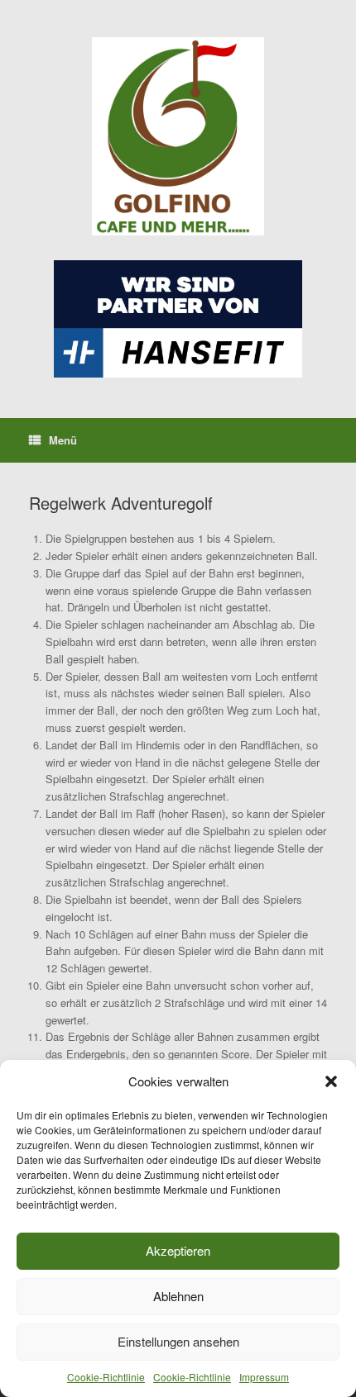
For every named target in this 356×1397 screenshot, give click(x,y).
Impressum (264, 1377)
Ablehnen (178, 1295)
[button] (331, 1081)
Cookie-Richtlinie (106, 1377)
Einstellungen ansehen (178, 1341)
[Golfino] (178, 136)
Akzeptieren (178, 1250)
